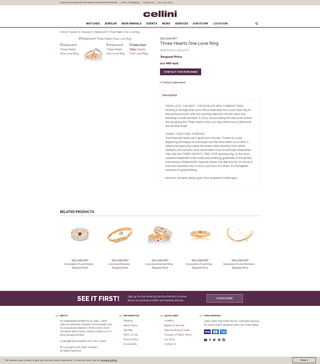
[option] (80, 244)
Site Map (128, 330)
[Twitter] (214, 339)
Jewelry (110, 23)
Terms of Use (131, 334)
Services (181, 23)
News (166, 23)
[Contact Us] (206, 339)
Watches (93, 23)
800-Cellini (100, 341)
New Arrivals (132, 23)
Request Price (171, 56)
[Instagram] (224, 339)
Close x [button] (304, 360)
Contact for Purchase (181, 72)
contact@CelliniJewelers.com (76, 341)
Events (151, 23)
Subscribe (224, 298)
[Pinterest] (219, 339)
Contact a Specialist (173, 82)
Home (63, 32)
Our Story (200, 23)
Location (220, 23)
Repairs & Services (174, 325)
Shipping (128, 320)
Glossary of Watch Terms (178, 334)
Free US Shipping (130, 2)
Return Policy (131, 325)
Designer (86, 32)
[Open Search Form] (257, 23)
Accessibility (130, 344)
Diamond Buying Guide (177, 330)
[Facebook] (210, 339)
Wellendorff (100, 32)
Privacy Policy (131, 339)
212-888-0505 (169, 63)
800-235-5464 (165, 2)
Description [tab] (169, 95)
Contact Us (148, 2)
